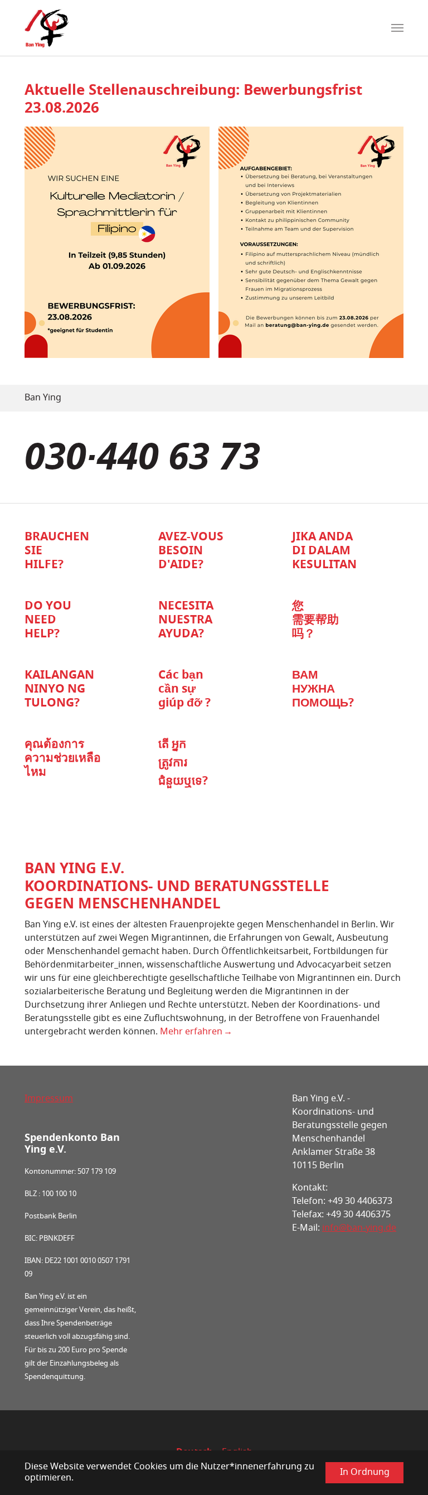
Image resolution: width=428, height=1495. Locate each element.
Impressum (49, 1099)
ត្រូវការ (172, 763)
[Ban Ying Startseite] (47, 28)
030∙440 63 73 (142, 460)
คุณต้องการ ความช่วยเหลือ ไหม (63, 759)
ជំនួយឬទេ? (183, 781)
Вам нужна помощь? (323, 690)
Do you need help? (48, 621)
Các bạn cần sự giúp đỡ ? (184, 690)
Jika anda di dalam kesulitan (324, 551)
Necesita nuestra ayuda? (185, 621)
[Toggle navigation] (397, 27)
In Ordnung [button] (365, 1472)
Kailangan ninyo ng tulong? (59, 690)
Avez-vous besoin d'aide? (190, 551)
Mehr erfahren (191, 1032)
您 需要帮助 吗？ (315, 621)
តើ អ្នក (172, 744)
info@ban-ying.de (359, 1228)
